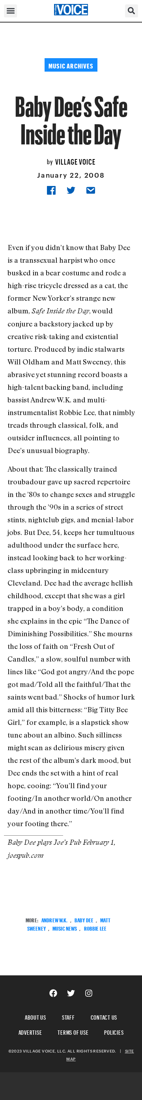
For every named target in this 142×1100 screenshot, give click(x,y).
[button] (10, 10)
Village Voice (75, 161)
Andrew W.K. (54, 919)
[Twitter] (71, 993)
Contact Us (104, 1016)
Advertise (30, 1031)
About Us (35, 1016)
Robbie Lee (95, 928)
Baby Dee (84, 919)
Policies (113, 1031)
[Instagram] (89, 993)
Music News (64, 928)
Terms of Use (73, 1031)
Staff (68, 1016)
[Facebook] (53, 993)
